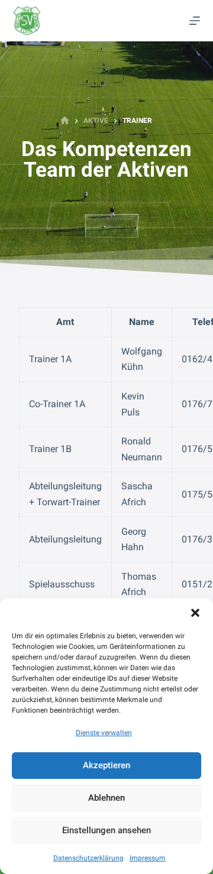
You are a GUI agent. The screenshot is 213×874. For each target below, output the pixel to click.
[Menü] (194, 20)
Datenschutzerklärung (88, 858)
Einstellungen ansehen (106, 830)
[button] (195, 613)
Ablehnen (106, 797)
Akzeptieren (106, 765)
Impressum (148, 858)
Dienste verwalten (104, 733)
